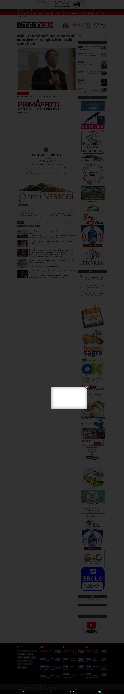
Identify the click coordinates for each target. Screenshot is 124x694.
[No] (122, 692)
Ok (99, 691)
